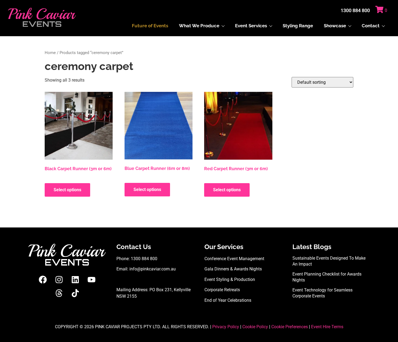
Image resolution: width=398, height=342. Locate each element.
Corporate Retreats (222, 289)
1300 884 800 (355, 10)
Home (50, 52)
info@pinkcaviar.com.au (152, 268)
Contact (371, 25)
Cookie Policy (255, 326)
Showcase (335, 25)
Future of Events (150, 25)
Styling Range (298, 25)
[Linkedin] (75, 279)
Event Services (251, 25)
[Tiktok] (75, 293)
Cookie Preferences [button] (289, 326)
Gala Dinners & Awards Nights (233, 268)
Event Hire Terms (327, 326)
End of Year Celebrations (227, 300)
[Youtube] (91, 279)
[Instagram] (59, 279)
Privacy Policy (225, 326)
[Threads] (59, 293)
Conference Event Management (234, 258)
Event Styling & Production (229, 279)
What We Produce (199, 25)
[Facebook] (43, 279)
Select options (67, 189)
